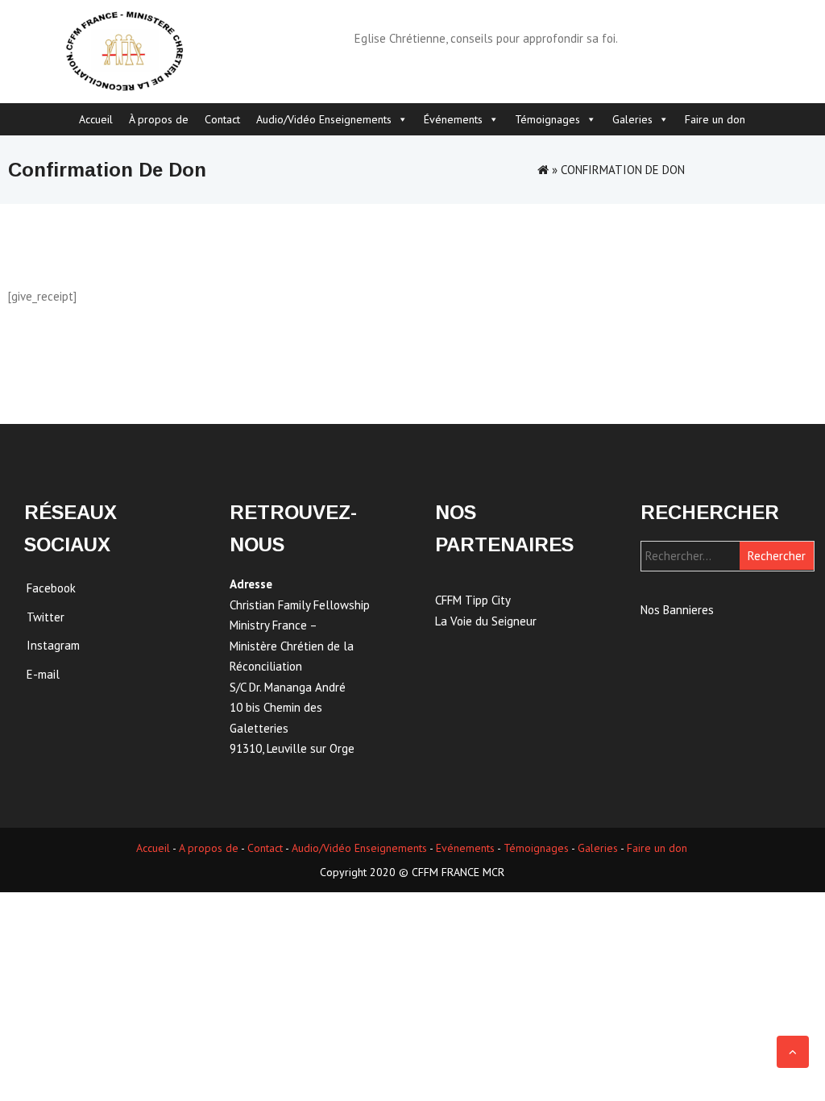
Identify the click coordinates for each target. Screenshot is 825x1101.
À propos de (159, 119)
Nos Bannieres (677, 609)
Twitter (45, 617)
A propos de (208, 848)
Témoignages (547, 119)
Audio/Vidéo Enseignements (324, 119)
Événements (453, 119)
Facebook (51, 588)
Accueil (96, 119)
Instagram (53, 645)
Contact (222, 119)
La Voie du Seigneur (486, 621)
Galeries (632, 119)
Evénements (465, 848)
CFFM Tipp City (473, 600)
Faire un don (715, 119)
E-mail (43, 674)
